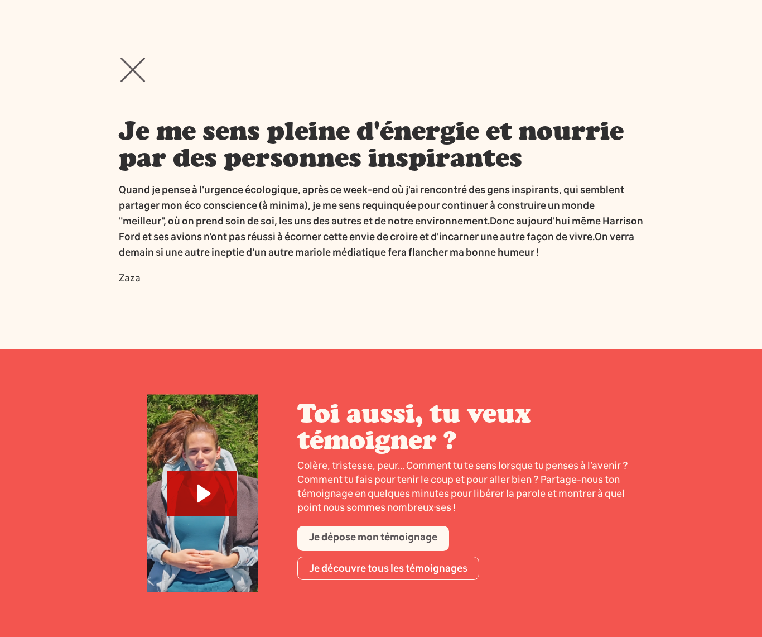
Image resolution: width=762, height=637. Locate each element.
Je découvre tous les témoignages (388, 568)
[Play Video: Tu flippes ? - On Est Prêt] (202, 493)
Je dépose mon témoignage (373, 537)
